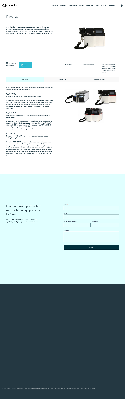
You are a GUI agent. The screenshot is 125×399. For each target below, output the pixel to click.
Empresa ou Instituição (71, 221)
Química (104, 72)
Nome (66, 205)
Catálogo (11, 65)
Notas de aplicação (100, 80)
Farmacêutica (110, 70)
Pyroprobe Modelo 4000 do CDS (18, 100)
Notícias (103, 5)
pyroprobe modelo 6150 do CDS (18, 121)
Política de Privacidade (89, 388)
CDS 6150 (11, 112)
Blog (97, 5)
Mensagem (67, 230)
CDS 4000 (11, 93)
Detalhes (25, 80)
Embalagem (112, 68)
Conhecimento (72, 5)
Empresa (55, 5)
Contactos (111, 5)
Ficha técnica (12, 63)
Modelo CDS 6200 (14, 142)
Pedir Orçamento (24, 65)
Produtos (63, 5)
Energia (104, 70)
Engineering (90, 5)
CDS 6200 (11, 133)
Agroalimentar (106, 65)
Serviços (81, 5)
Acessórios (62, 80)
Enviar (91, 247)
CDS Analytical (68, 65)
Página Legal (60, 388)
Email (66, 213)
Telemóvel (95, 221)
